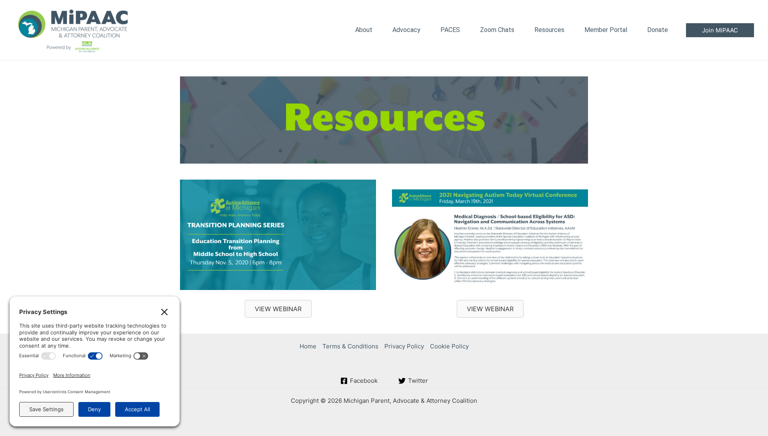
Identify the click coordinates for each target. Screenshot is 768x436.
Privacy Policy (404, 346)
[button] (720, 30)
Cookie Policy (449, 346)
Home (308, 346)
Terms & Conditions (350, 346)
